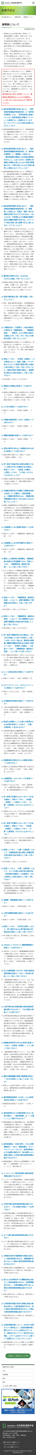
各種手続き (18, 17)
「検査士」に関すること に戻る (18, 1356)
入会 (3, 1371)
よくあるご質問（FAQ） (10, 1386)
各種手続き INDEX (8, 1367)
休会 (3, 1378)
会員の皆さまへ (7, 17)
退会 (3, 1382)
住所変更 (5, 1374)
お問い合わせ (7, 1442)
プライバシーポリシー (10, 1444)
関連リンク (15, 1442)
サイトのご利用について (11, 1447)
